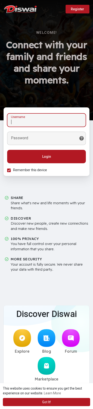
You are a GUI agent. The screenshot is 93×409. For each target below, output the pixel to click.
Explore (22, 351)
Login (46, 156)
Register (77, 9)
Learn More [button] (52, 393)
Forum (71, 351)
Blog (46, 351)
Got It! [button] (46, 402)
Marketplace (46, 379)
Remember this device (30, 170)
